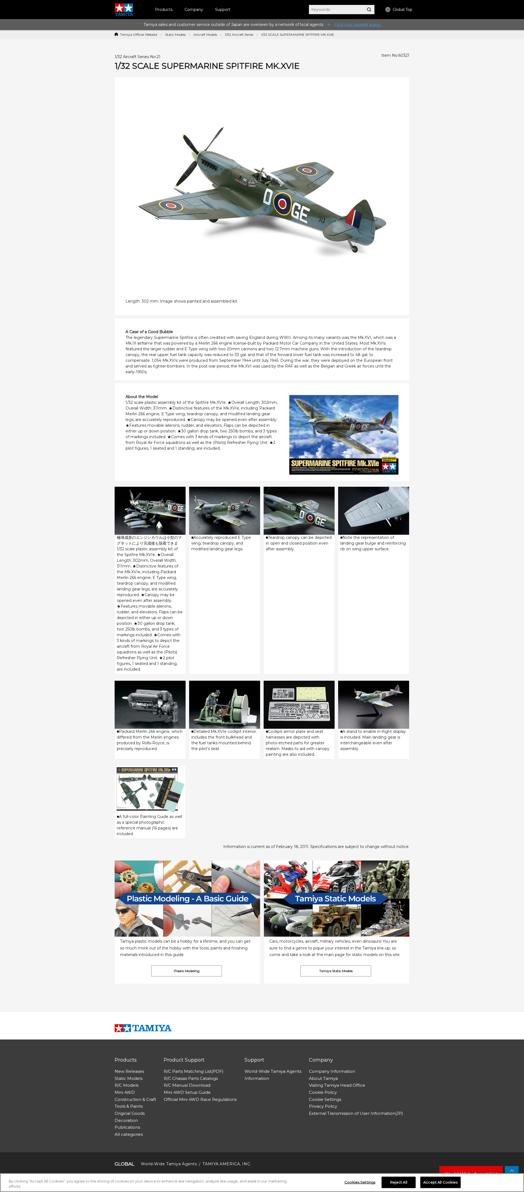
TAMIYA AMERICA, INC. (227, 1163)
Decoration (126, 1120)
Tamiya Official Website (138, 34)
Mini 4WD (125, 1092)
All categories (129, 1134)
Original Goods (130, 1113)
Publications (127, 1127)
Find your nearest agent (358, 24)
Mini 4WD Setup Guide (187, 1092)
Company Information (332, 1071)
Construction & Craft (135, 1099)
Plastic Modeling (187, 971)
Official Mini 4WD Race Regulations (200, 1099)
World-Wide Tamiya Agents (273, 1071)
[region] (262, 1182)
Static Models (175, 34)
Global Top (402, 9)
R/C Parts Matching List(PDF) (194, 1071)
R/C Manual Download (187, 1085)
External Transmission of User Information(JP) (356, 1113)
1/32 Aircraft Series (239, 34)
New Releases (129, 1071)
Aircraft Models (205, 34)
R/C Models (126, 1085)
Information (257, 1078)
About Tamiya (323, 1078)
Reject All (398, 1182)
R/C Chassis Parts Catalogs (191, 1078)
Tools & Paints (129, 1106)
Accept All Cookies (440, 1182)
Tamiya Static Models (336, 971)
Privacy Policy (323, 1106)
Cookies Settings (359, 1182)
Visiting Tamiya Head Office (337, 1085)
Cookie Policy (323, 1092)
